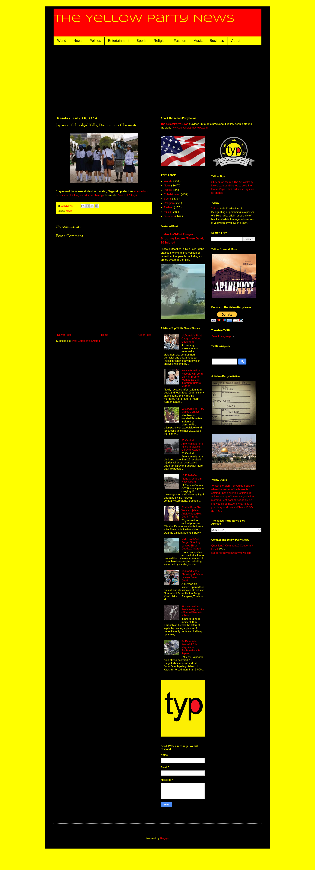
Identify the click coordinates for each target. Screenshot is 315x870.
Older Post (144, 334)
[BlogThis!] (87, 206)
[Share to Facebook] (97, 206)
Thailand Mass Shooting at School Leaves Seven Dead (193, 576)
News (78, 40)
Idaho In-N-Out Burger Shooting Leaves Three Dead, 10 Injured (182, 238)
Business (217, 40)
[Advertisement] (164, 77)
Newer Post (64, 334)
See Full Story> (128, 195)
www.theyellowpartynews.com (190, 127)
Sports (141, 40)
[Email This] (83, 206)
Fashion (180, 40)
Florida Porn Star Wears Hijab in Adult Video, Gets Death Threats (192, 512)
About (235, 40)
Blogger (164, 838)
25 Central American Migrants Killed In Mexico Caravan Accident (192, 445)
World (61, 40)
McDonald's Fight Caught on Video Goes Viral (192, 338)
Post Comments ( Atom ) (86, 340)
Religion (160, 40)
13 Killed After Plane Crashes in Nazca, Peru (192, 478)
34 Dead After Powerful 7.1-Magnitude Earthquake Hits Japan (191, 647)
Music (198, 40)
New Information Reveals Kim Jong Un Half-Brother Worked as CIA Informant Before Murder (192, 378)
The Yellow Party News (144, 19)
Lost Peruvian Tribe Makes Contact (193, 410)
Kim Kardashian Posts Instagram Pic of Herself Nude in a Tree (193, 611)
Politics (95, 40)
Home (104, 334)
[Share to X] (92, 206)
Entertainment (118, 40)
